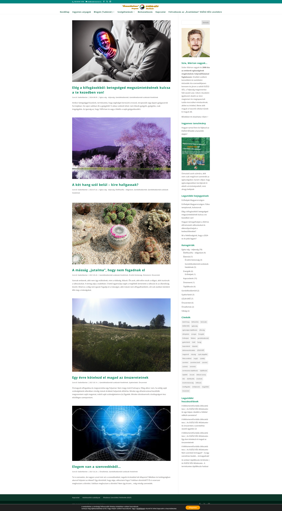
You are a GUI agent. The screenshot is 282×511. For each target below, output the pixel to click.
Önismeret (147, 275)
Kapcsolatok (188, 278)
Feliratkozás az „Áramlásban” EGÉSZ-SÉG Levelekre (195, 12)
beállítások (141, 509)
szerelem (185, 362)
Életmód (186, 257)
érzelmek (199, 379)
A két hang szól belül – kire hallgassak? (105, 184)
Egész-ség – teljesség (190, 249)
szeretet (204, 362)
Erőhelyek (189, 274)
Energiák (186, 271)
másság (193, 354)
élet (183, 379)
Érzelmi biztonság (135, 275)
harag (199, 342)
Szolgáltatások (125, 12)
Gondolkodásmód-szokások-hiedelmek (143, 97)
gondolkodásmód (203, 338)
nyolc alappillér (202, 354)
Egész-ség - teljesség (107, 97)
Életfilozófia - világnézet (124, 190)
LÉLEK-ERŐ (186, 298)
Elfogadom (193, 507)
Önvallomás (103, 472)
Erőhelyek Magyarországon (193, 200)
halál (193, 342)
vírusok (192, 375)
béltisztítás (195, 322)
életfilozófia (190, 379)
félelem (193, 338)
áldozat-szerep (201, 375)
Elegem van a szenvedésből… (96, 466)
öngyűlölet (205, 387)
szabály (202, 358)
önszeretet (185, 391)
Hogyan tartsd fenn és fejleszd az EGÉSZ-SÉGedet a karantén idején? (195, 130)
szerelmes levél (195, 362)
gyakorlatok (186, 342)
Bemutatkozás (145, 12)
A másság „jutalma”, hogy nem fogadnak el (108, 270)
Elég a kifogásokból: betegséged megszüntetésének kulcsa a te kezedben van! (195, 214)
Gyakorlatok (133, 382)
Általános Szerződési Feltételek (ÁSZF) (117, 497)
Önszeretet (156, 275)
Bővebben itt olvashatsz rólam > (195, 117)
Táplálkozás (188, 286)
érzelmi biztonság (188, 383)
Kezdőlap (64, 12)
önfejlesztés (196, 387)
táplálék (184, 375)
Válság (184, 311)
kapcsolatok (186, 346)
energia (193, 334)
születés (185, 366)
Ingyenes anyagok (81, 12)
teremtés (193, 366)
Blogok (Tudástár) (103, 12)
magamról (185, 354)
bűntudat (204, 322)
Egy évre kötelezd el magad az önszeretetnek (110, 377)
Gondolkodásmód (122, 97)
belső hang (185, 322)
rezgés (196, 358)
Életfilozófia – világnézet (193, 253)
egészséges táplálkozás (189, 330)
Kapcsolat (161, 12)
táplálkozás (203, 371)
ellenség (202, 330)
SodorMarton (83, 97)
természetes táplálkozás (190, 371)
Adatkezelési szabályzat (91, 497)
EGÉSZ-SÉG (185, 326)
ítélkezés (198, 383)
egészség (195, 326)
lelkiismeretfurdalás (188, 350)
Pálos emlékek (186, 358)
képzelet (195, 346)
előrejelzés (185, 334)
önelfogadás (186, 387)
